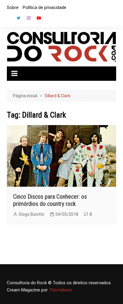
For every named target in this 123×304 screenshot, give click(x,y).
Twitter (18, 17)
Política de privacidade (44, 7)
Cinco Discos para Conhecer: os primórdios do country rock (50, 200)
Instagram (28, 17)
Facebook (8, 19)
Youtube (38, 17)
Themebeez (60, 290)
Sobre (13, 7)
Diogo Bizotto (31, 214)
